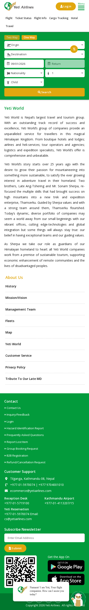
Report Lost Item (17, 442)
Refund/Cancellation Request (26, 462)
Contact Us (14, 408)
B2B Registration (17, 455)
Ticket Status (23, 18)
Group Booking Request (22, 449)
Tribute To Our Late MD (23, 379)
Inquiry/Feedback (18, 414)
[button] (44, 45)
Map (8, 332)
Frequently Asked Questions (25, 435)
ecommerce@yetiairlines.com (30, 491)
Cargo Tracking (58, 18)
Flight (9, 18)
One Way (29, 37)
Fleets (9, 321)
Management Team (20, 309)
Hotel (74, 18)
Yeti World (13, 344)
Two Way (11, 37)
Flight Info (40, 18)
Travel (9, 26)
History (10, 286)
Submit (16, 548)
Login (67, 6)
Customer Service (18, 355)
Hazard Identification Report (25, 428)
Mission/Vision (16, 298)
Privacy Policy (15, 367)
